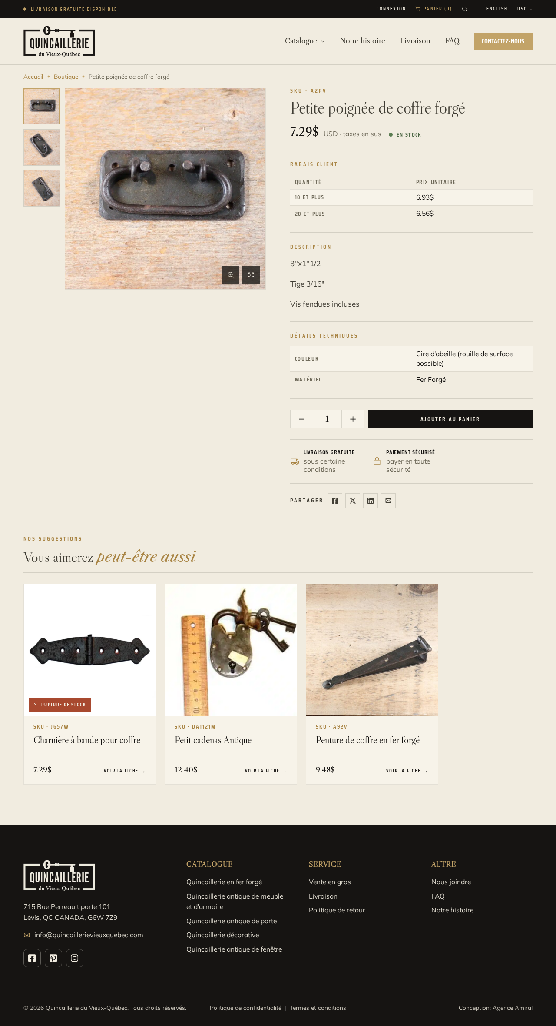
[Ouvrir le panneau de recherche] (464, 9)
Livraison (323, 896)
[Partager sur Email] (388, 500)
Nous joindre (451, 881)
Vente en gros (330, 881)
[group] (41, 106)
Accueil (33, 76)
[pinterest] (53, 958)
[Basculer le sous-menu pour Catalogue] (323, 41)
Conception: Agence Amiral (496, 1007)
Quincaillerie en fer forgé (224, 881)
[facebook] (32, 958)
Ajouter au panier (450, 419)
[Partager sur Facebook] (335, 500)
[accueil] (59, 41)
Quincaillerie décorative (222, 934)
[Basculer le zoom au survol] (230, 275)
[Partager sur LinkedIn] (370, 500)
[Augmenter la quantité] (352, 419)
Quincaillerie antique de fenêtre (234, 949)
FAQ (438, 896)
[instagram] (74, 958)
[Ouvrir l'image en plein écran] (251, 275)
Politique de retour (337, 910)
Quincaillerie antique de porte (231, 920)
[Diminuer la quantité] (302, 419)
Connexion (391, 9)
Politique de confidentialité (245, 1007)
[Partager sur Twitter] (352, 500)
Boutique (66, 76)
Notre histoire (452, 910)
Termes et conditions (318, 1007)
